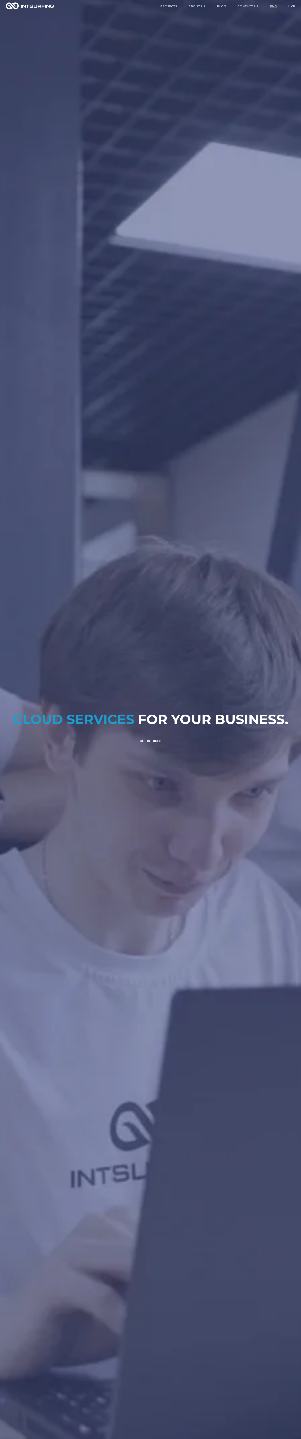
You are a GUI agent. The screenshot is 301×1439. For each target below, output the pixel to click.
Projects (168, 6)
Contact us (248, 6)
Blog (221, 6)
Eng (273, 6)
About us (197, 6)
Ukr (291, 6)
